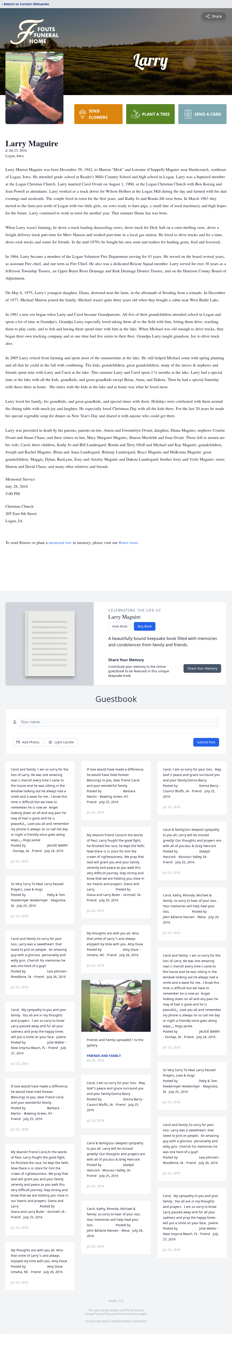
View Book (119, 626)
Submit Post (206, 742)
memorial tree (60, 542)
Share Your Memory (202, 668)
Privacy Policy (103, 1314)
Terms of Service (128, 1314)
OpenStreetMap (121, 1321)
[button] (116, 1006)
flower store (128, 542)
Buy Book (145, 626)
